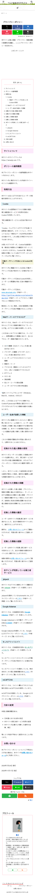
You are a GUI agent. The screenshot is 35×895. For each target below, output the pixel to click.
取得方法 (8, 94)
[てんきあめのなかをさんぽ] (28, 883)
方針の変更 (9, 139)
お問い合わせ (10, 142)
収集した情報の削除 (12, 120)
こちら (27, 672)
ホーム (9, 886)
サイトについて (10, 88)
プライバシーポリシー (25, 886)
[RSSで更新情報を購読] (25, 796)
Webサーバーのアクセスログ (16, 105)
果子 (17, 835)
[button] (28, 32)
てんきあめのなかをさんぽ (17, 5)
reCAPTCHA (11, 136)
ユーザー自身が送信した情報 (16, 108)
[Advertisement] (17, 64)
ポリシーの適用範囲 (12, 91)
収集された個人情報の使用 (14, 111)
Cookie (9, 97)
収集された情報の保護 (12, 114)
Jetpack (9, 128)
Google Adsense (12, 131)
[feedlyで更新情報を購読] (9, 796)
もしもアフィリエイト (14, 134)
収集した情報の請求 (12, 117)
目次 (14, 82)
